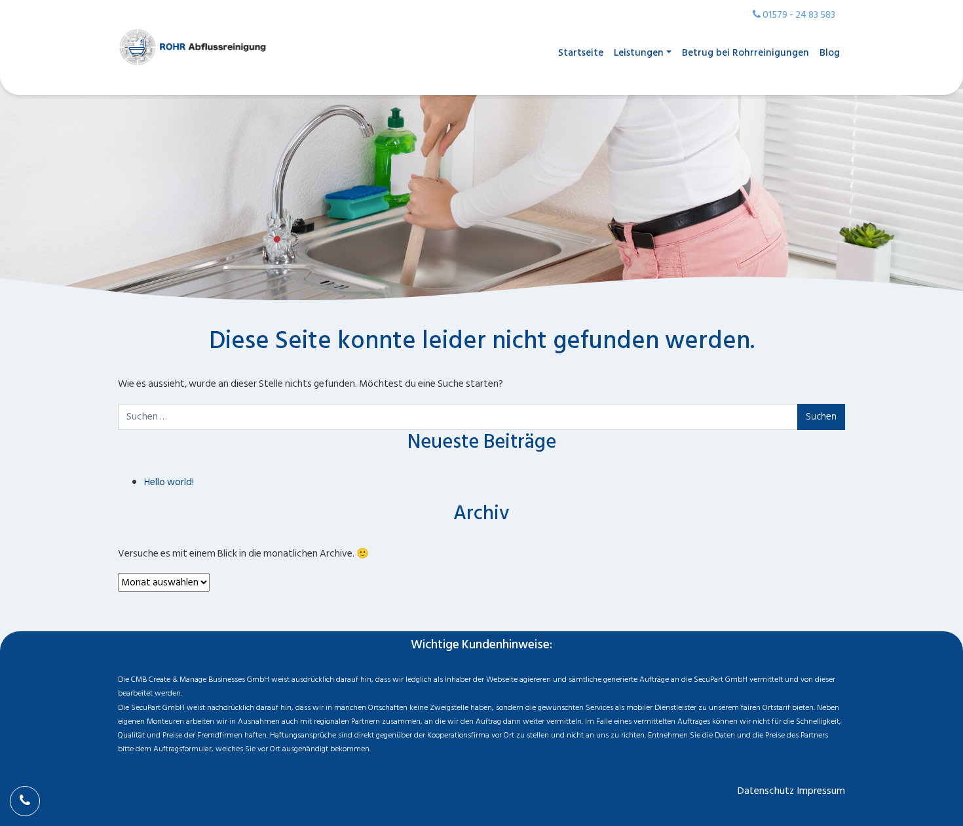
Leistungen (639, 53)
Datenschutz (766, 791)
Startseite (580, 53)
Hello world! (169, 482)
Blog (830, 53)
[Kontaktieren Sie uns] (25, 801)
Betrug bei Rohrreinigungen (745, 53)
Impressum (821, 791)
